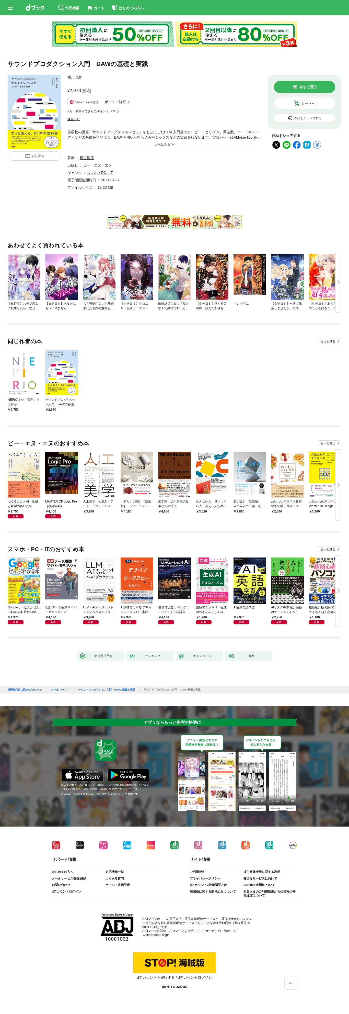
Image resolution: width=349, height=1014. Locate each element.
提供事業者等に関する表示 (261, 872)
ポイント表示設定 (118, 885)
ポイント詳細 (115, 102)
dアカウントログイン (66, 891)
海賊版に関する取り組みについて (213, 891)
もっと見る (327, 341)
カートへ (308, 103)
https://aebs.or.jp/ (157, 935)
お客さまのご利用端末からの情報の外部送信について (269, 893)
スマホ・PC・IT (100, 173)
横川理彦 (74, 77)
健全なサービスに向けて (260, 878)
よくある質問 (115, 878)
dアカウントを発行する (156, 977)
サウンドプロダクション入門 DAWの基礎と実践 (106, 689)
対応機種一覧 (115, 872)
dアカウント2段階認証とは (208, 885)
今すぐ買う (308, 87)
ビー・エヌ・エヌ (97, 165)
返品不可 (73, 119)
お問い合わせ (61, 885)
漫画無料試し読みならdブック (25, 689)
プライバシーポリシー (205, 878)
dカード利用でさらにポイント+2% (91, 111)
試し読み (38, 156)
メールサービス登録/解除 (69, 878)
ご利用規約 (197, 872)
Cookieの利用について (259, 885)
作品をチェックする (308, 118)
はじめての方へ (62, 872)
